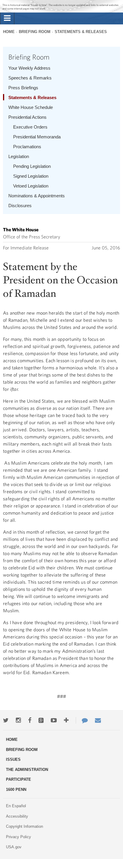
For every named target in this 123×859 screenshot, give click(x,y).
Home (9, 31)
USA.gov (13, 847)
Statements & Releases (81, 31)
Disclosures (20, 205)
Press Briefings (23, 87)
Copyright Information (24, 826)
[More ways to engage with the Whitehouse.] (66, 720)
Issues (13, 759)
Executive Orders (30, 126)
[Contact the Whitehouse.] (82, 720)
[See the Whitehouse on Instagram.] (18, 720)
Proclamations (27, 146)
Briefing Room (34, 31)
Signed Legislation (30, 176)
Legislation (18, 156)
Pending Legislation (32, 166)
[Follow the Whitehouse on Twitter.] (6, 720)
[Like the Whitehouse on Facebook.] (29, 720)
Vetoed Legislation (30, 185)
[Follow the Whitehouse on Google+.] (41, 720)
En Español (16, 806)
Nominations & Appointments (36, 195)
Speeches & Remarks (30, 77)
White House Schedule (30, 107)
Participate (18, 779)
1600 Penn (16, 789)
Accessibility (17, 816)
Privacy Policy (18, 837)
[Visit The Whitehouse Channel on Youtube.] (54, 720)
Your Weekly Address (29, 68)
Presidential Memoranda (37, 136)
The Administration (27, 769)
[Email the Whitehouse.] (98, 720)
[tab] (7, 18)
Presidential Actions (27, 117)
